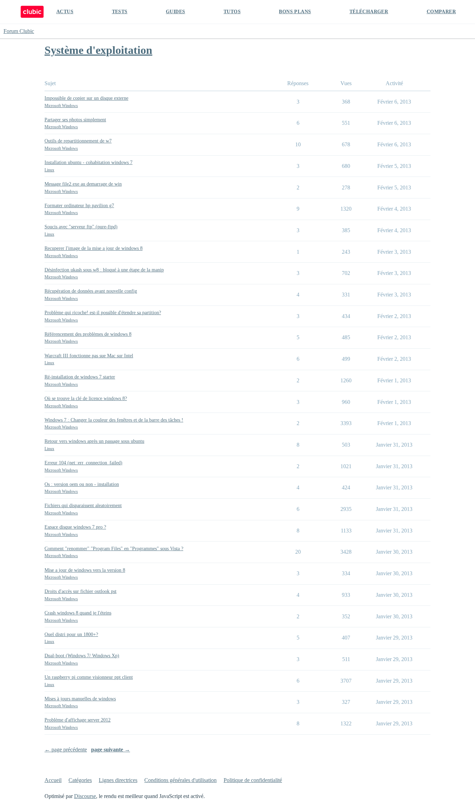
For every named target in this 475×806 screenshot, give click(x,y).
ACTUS (64, 11)
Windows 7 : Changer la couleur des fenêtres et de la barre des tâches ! (114, 420)
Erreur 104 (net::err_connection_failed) (83, 462)
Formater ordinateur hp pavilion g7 (79, 205)
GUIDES (175, 11)
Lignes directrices (118, 780)
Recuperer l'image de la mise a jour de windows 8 (94, 248)
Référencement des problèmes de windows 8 (88, 334)
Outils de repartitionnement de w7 (78, 141)
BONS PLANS (295, 11)
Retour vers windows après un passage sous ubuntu (94, 441)
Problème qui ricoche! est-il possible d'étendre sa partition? (103, 312)
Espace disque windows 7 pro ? (75, 527)
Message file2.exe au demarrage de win (83, 184)
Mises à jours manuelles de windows (80, 698)
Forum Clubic (18, 31)
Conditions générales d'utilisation (180, 780)
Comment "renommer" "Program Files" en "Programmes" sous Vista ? (114, 548)
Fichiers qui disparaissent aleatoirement (83, 505)
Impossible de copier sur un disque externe (86, 98)
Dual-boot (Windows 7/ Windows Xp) (82, 655)
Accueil (53, 780)
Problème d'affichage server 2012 (78, 720)
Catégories (80, 780)
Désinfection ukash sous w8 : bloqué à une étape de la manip (104, 269)
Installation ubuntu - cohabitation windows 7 (88, 162)
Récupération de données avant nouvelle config (91, 291)
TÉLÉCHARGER (368, 11)
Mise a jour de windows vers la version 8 (85, 570)
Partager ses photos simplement (75, 119)
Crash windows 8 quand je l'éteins (78, 613)
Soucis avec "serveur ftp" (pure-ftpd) (81, 226)
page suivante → (110, 749)
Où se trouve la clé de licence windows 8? (86, 398)
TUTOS (232, 11)
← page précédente (66, 749)
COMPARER (441, 11)
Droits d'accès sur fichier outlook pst (80, 591)
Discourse (85, 796)
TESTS (120, 11)
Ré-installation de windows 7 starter (80, 377)
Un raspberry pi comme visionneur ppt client (89, 677)
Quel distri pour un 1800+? (71, 634)
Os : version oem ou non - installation (82, 484)
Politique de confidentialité (253, 780)
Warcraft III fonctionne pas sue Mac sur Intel (89, 355)
